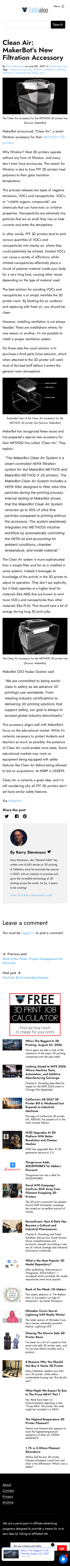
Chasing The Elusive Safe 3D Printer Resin (45, 1335)
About (7, 1485)
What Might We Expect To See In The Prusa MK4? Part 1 (46, 1392)
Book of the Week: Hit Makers (45, 1289)
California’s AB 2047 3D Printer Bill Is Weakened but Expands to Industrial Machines (44, 1105)
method (60, 69)
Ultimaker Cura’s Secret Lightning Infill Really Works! (45, 1313)
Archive (8, 1502)
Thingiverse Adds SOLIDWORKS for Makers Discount (43, 1166)
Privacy (8, 1496)
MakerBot (15, 800)
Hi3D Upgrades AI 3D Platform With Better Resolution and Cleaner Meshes (41, 1138)
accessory (14, 69)
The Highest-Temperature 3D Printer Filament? (44, 1421)
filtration (37, 69)
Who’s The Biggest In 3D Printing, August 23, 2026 (43, 1043)
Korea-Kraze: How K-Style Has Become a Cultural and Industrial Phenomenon (45, 1225)
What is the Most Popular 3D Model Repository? (44, 1262)
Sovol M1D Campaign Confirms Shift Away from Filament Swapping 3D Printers (42, 1191)
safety (35, 73)
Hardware (54, 66)
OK (61, 1548)
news (64, 66)
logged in (28, 932)
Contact (8, 1490)
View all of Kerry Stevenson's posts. (31, 895)
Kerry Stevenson (15, 66)
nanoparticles (22, 73)
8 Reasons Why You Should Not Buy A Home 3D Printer (44, 1364)
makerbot (49, 69)
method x (8, 73)
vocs (42, 73)
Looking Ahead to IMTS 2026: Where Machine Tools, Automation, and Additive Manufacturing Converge (46, 1072)
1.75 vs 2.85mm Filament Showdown (42, 1450)
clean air (26, 69)
